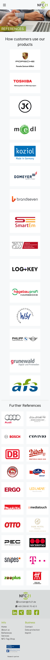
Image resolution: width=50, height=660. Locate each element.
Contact (29, 627)
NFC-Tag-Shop (8, 639)
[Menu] (4, 5)
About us (5, 630)
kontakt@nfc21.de (27, 602)
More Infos (25, 66)
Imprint (28, 633)
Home (4, 627)
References (6, 633)
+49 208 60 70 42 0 (27, 606)
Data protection (32, 630)
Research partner (13, 656)
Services (5, 636)
